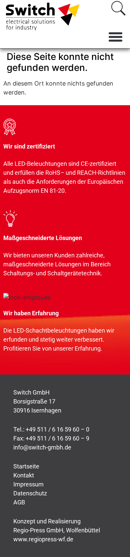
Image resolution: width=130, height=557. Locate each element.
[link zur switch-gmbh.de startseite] (43, 17)
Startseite (26, 466)
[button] (115, 37)
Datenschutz (30, 493)
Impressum (28, 484)
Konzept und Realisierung (47, 521)
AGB (19, 502)
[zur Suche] (118, 8)
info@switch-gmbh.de (42, 447)
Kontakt (23, 475)
